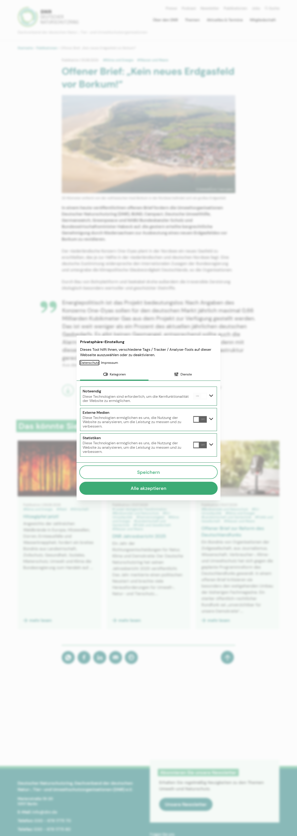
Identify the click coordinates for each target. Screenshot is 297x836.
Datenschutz (89, 363)
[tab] (114, 375)
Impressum (109, 363)
